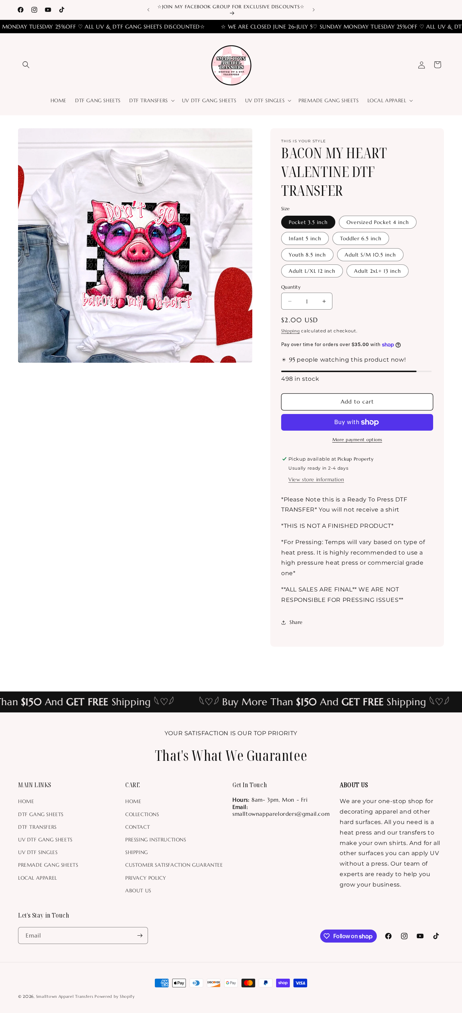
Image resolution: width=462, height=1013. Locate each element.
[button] (26, 65)
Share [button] (296, 622)
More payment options (357, 439)
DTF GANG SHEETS (41, 814)
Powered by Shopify (115, 996)
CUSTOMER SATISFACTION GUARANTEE (174, 865)
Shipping (290, 330)
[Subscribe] (140, 935)
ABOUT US (138, 890)
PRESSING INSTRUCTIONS (155, 839)
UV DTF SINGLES (37, 852)
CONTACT (137, 827)
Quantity (291, 287)
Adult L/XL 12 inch (312, 271)
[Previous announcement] (148, 10)
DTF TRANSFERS (37, 827)
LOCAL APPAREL (37, 878)
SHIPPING (136, 852)
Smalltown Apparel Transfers (64, 996)
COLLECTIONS (142, 814)
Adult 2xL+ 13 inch (377, 271)
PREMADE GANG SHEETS (48, 865)
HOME (26, 801)
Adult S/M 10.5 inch (370, 254)
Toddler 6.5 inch (361, 238)
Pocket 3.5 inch (308, 222)
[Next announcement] (314, 10)
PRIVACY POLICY (145, 878)
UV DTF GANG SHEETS (45, 839)
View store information (316, 479)
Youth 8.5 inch (307, 254)
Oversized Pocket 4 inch (377, 222)
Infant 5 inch (305, 238)
